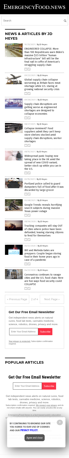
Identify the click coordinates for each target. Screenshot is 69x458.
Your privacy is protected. (20, 341)
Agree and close (35, 437)
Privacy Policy (29, 430)
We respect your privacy (46, 405)
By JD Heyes (42, 44)
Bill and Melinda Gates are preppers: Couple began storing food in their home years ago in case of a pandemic (42, 255)
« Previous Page (17, 299)
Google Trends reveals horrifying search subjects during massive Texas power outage (43, 208)
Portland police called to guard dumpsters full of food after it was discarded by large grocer (44, 187)
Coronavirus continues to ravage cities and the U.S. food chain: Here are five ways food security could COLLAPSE (43, 279)
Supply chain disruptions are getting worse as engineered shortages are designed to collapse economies (40, 109)
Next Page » (52, 299)
